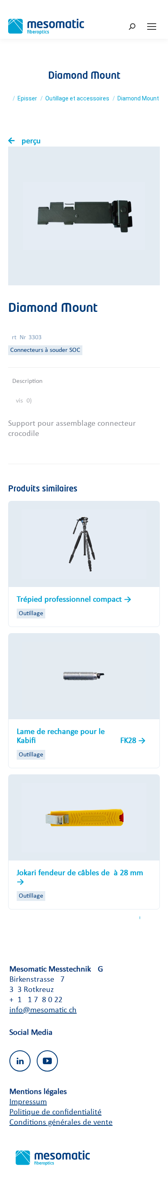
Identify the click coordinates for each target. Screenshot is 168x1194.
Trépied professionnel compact (70, 600)
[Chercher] (133, 26)
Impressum (28, 1102)
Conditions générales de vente (61, 1122)
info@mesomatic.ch (43, 1010)
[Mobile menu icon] (152, 26)
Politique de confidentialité (55, 1112)
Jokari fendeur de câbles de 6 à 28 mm (80, 873)
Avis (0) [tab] (22, 401)
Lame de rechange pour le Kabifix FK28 (77, 736)
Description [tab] (27, 381)
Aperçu (29, 141)
